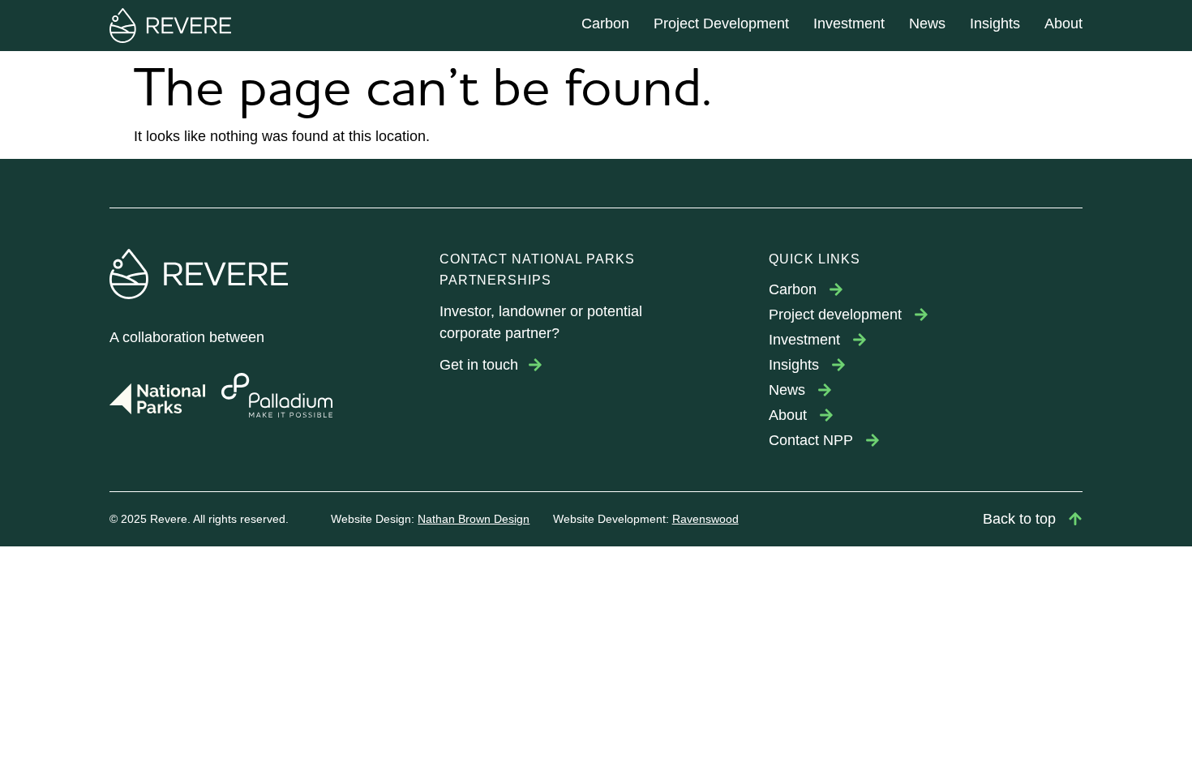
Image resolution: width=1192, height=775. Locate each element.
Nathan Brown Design (474, 518)
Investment (849, 23)
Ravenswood (705, 518)
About (1063, 23)
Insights (995, 23)
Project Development (721, 23)
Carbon (605, 23)
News (927, 23)
